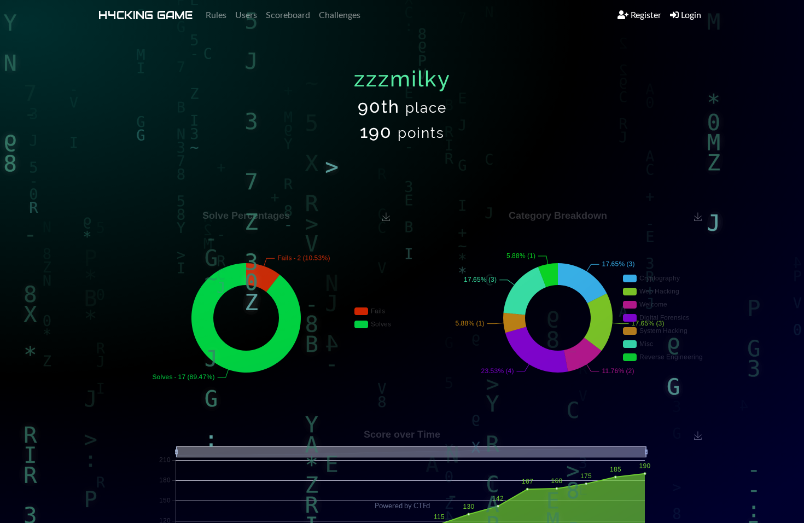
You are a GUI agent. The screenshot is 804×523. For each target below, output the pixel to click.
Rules (216, 15)
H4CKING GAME (145, 15)
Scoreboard (288, 15)
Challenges (339, 15)
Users (246, 15)
